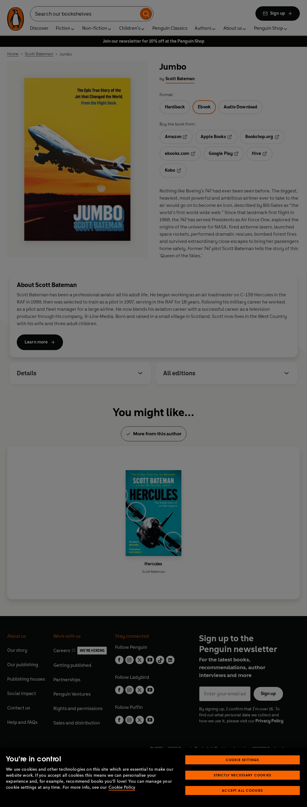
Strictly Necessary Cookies (243, 775)
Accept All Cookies (242, 790)
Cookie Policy (122, 787)
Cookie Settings (242, 759)
